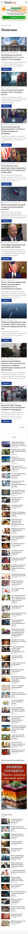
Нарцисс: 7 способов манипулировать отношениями (17, 499)
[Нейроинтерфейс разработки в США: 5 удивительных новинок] (5, 879)
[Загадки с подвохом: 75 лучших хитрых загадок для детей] (6, 695)
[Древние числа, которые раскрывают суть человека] (6, 642)
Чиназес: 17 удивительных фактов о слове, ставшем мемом (18, 908)
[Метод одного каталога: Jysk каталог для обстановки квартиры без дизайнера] (6, 483)
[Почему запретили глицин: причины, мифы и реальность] (6, 476)
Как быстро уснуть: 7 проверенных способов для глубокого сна (18, 468)
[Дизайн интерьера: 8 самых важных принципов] (6, 615)
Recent (14, 437)
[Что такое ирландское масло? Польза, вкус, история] (6, 702)
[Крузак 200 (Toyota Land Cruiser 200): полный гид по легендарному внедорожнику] (6, 679)
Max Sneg (4, 52)
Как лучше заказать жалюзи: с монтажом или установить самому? (18, 744)
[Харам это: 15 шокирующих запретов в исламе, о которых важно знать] (6, 459)
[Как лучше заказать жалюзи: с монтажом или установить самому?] (6, 745)
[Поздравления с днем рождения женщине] (5, 916)
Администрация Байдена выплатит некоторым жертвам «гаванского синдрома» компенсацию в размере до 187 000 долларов (13, 365)
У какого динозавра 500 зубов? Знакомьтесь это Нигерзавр (18, 736)
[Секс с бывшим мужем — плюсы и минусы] (6, 546)
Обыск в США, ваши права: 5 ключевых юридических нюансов (18, 893)
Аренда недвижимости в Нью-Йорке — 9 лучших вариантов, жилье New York (18, 443)
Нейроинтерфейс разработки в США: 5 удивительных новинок (17, 879)
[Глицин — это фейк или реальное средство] (6, 688)
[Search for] (26, 3)
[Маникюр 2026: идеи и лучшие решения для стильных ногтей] (6, 583)
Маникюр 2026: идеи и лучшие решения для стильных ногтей (17, 582)
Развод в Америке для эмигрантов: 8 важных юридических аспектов (17, 864)
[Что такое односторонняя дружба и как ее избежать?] (5, 872)
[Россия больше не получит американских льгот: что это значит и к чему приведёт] (14, 44)
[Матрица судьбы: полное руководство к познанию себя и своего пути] (6, 492)
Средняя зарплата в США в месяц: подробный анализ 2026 (18, 451)
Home (3, 25)
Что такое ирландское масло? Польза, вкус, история (17, 701)
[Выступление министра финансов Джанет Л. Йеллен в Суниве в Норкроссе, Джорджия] (14, 116)
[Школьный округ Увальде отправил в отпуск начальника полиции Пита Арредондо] (14, 394)
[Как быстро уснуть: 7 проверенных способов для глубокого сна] (6, 468)
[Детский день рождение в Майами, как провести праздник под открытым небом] (6, 567)
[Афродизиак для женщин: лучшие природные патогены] (6, 531)
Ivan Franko (5, 87)
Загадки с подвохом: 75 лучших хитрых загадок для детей (18, 694)
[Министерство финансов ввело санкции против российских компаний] (14, 194)
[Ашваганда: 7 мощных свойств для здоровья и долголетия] (5, 836)
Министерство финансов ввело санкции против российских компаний (13, 207)
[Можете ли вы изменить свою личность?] (6, 672)
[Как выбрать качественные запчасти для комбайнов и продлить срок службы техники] (6, 728)
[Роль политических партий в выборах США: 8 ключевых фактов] (14, 79)
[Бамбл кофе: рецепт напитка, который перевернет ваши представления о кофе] (6, 522)
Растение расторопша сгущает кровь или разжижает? (17, 552)
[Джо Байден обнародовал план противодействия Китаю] (14, 232)
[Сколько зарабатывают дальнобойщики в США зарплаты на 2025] (5, 858)
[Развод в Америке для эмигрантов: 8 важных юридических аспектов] (5, 865)
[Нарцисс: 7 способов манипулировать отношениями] (6, 500)
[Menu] (2, 3)
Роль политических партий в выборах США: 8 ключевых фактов (12, 92)
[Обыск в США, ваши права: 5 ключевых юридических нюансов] (5, 894)
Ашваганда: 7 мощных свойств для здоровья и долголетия (17, 835)
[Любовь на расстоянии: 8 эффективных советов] (6, 752)
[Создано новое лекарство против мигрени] (6, 665)
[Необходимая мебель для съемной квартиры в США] (6, 576)
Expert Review (5, 124)
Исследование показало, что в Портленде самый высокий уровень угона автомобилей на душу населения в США (18, 632)
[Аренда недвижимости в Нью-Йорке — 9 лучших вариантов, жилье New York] (6, 444)
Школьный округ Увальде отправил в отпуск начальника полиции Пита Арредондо (13, 407)
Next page (21, 427)
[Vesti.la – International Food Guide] (10, 2)
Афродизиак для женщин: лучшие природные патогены (18, 530)
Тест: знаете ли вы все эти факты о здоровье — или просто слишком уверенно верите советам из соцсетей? (18, 599)
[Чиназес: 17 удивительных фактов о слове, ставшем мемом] (5, 909)
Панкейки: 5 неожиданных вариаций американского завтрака (18, 513)
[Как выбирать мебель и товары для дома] (6, 608)
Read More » (6, 69)
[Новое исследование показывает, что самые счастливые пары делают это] (6, 710)
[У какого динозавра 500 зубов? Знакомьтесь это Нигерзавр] (6, 737)
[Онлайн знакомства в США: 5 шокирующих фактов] (6, 560)
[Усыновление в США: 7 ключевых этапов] (6, 507)
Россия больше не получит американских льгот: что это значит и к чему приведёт (12, 57)
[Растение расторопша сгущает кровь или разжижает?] (6, 553)
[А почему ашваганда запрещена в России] (6, 658)
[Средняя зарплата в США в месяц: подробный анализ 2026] (6, 452)
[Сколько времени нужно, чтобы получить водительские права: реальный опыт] (6, 719)
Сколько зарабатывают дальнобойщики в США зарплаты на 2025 (17, 857)
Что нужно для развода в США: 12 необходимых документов (18, 537)
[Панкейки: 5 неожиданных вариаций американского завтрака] (6, 514)
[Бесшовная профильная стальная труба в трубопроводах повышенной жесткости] (6, 649)
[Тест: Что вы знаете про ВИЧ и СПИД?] (6, 591)
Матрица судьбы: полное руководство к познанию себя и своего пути (18, 492)
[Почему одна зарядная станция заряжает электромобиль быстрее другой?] (6, 622)
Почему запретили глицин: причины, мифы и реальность (18, 475)
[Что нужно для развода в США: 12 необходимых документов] (6, 538)
